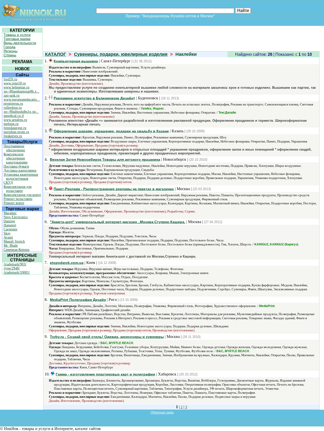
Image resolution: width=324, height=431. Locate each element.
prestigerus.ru (13, 103)
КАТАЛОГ (55, 54)
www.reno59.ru (15, 83)
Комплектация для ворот (22, 195)
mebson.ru (11, 124)
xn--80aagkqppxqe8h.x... (21, 91)
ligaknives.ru (13, 136)
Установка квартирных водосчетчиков (21, 177)
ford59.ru (10, 79)
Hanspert (10, 225)
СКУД (8, 183)
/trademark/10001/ (17, 272)
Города (9, 47)
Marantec (10, 213)
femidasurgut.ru (15, 128)
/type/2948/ (12, 268)
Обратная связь (162, 412)
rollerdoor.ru (13, 108)
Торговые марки (17, 39)
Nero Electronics (16, 217)
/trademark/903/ (15, 264)
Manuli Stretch (14, 241)
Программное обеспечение (14, 148)
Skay (7, 233)
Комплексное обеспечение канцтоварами (16, 158)
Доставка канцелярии (20, 170)
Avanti (8, 237)
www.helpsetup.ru (16, 87)
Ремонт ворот (14, 203)
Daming (9, 221)
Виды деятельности (20, 43)
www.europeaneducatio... (22, 99)
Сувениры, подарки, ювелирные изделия (121, 54)
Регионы (10, 51)
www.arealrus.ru (15, 120)
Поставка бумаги (16, 166)
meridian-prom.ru (16, 132)
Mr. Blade (11, 245)
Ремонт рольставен (18, 199)
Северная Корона (16, 250)
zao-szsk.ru (11, 95)
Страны (10, 55)
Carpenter (10, 229)
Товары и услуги (17, 35)
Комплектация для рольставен (17, 189)
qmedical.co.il (14, 116)
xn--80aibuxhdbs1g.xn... (21, 112)
